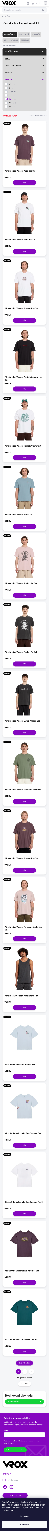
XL (12, 99)
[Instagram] (11, 1486)
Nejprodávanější (11, 40)
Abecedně (25, 40)
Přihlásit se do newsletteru (15, 1450)
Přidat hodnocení (13, 1402)
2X (12, 107)
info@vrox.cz (13, 1480)
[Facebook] (5, 1486)
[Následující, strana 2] (24, 1371)
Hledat (43, 10)
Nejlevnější (24, 34)
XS (12, 84)
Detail (25, 183)
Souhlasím (24, 1524)
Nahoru (26, 1384)
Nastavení (24, 1516)
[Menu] (46, 3)
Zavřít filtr (11, 52)
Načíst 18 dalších (24, 1363)
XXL (12, 103)
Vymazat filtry (10, 116)
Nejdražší (36, 34)
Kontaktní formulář (15, 1495)
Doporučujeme (10, 34)
